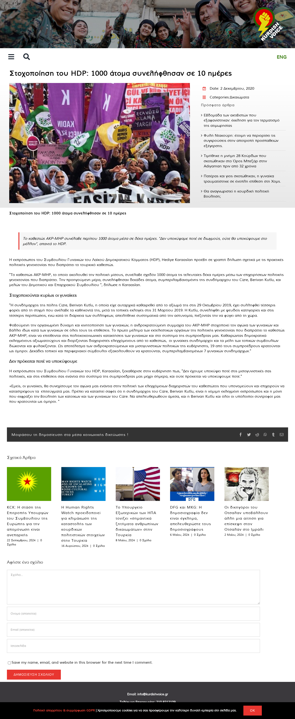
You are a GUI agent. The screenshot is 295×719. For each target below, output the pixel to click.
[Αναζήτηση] (27, 57)
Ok (252, 710)
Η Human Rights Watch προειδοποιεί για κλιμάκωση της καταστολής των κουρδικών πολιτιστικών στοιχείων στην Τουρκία (83, 524)
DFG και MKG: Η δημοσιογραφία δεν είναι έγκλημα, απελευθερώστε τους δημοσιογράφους (190, 518)
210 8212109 (166, 702)
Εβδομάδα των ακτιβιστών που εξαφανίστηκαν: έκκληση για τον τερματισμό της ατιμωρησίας (242, 120)
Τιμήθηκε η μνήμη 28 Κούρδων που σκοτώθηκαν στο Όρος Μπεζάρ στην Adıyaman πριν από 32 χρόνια (235, 160)
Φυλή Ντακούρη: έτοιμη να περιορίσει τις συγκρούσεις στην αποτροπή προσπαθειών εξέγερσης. (241, 140)
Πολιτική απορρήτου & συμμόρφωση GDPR (64, 710)
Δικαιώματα (239, 97)
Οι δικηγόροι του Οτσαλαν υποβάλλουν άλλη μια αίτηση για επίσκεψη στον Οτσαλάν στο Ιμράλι (246, 518)
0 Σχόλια (99, 545)
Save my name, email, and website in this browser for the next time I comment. (82, 662)
